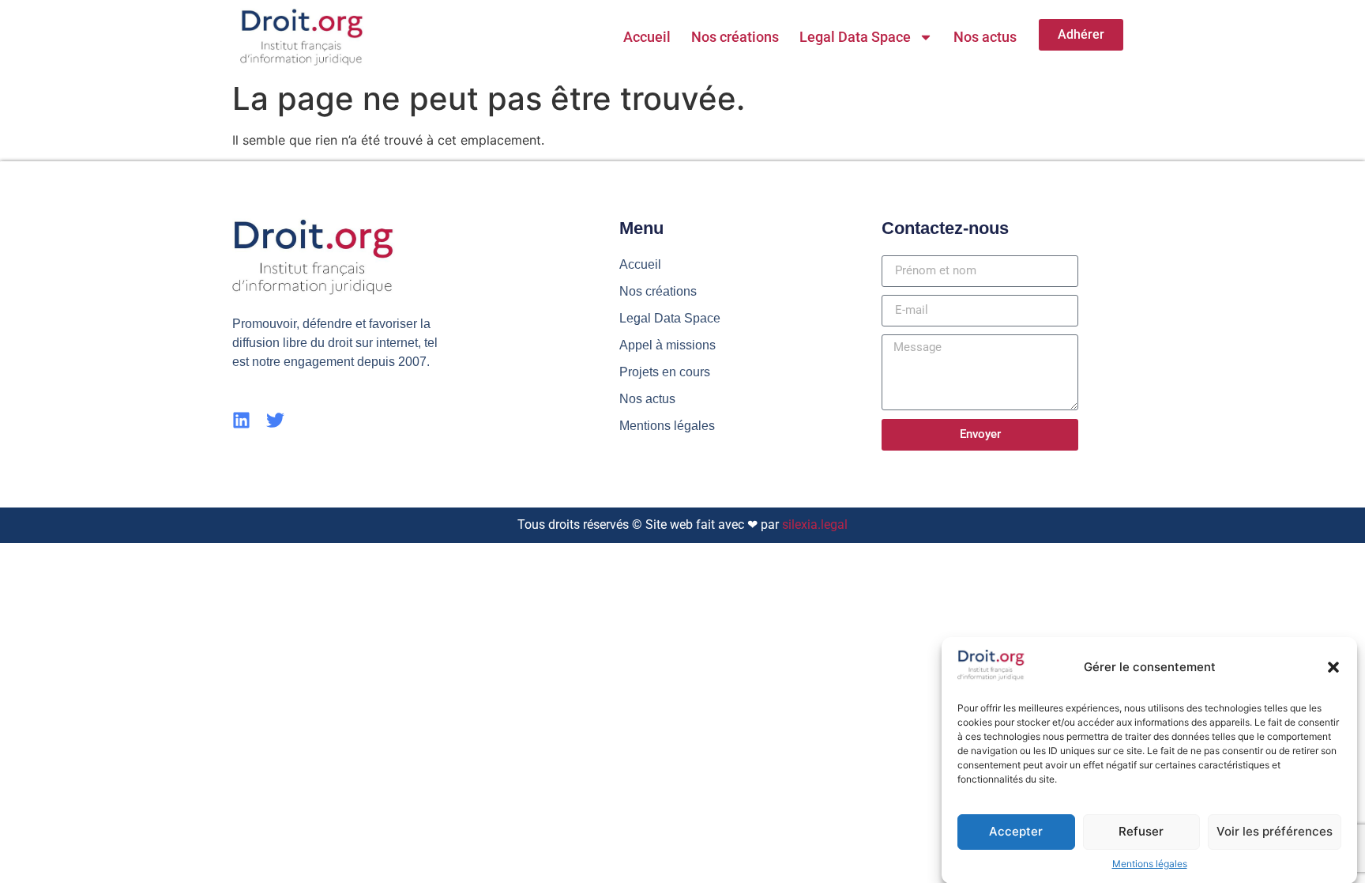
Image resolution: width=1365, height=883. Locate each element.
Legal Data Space (855, 36)
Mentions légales (1149, 864)
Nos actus (985, 36)
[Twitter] (275, 420)
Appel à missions (667, 345)
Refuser (1141, 831)
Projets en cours (664, 372)
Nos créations (735, 36)
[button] (1333, 667)
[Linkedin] (241, 420)
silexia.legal (815, 524)
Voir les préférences (1274, 831)
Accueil (647, 36)
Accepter (1016, 831)
